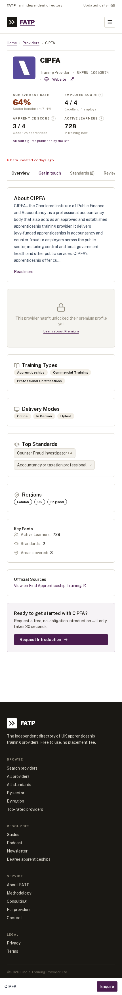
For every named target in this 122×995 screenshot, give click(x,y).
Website (59, 79)
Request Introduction (40, 639)
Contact (14, 918)
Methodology (19, 893)
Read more (23, 271)
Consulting (17, 901)
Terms (12, 951)
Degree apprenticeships (29, 859)
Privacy (13, 943)
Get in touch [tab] (50, 173)
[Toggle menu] (109, 22)
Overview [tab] (20, 173)
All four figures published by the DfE (41, 141)
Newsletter (17, 851)
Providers (31, 43)
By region (15, 801)
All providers (18, 776)
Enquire (107, 986)
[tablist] (61, 174)
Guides (13, 834)
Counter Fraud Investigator (44, 453)
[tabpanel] (61, 419)
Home (12, 43)
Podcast (14, 843)
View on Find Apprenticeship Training (48, 585)
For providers (19, 909)
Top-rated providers (25, 809)
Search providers (22, 768)
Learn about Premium (61, 331)
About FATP (18, 885)
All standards (19, 784)
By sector (15, 793)
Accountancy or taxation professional (54, 465)
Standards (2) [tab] (82, 173)
